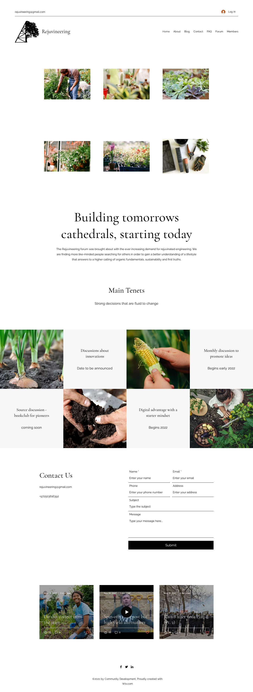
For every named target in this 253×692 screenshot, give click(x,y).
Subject (134, 500)
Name (133, 471)
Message (135, 514)
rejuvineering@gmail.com (30, 11)
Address (178, 486)
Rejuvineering (56, 31)
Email (176, 471)
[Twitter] (126, 667)
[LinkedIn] (132, 667)
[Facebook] (121, 667)
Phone (133, 486)
